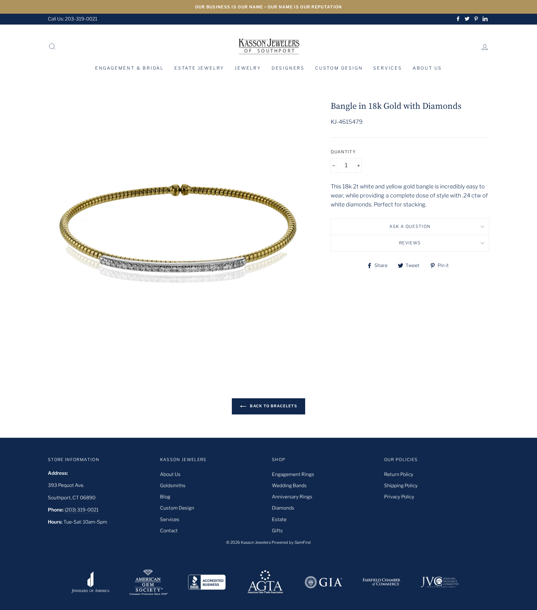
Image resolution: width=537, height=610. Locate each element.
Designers (288, 68)
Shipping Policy (401, 485)
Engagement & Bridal (129, 68)
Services (387, 68)
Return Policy (398, 474)
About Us (427, 68)
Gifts (277, 531)
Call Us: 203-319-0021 (72, 19)
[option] (268, 7)
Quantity (343, 151)
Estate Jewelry (199, 68)
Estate (279, 519)
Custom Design (339, 68)
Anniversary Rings (292, 497)
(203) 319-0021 (82, 510)
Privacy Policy (399, 497)
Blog (165, 497)
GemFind (303, 542)
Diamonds (283, 508)
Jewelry (248, 68)
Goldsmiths (173, 485)
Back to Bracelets (273, 406)
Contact (169, 531)
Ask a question (410, 226)
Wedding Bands (289, 485)
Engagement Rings (293, 474)
